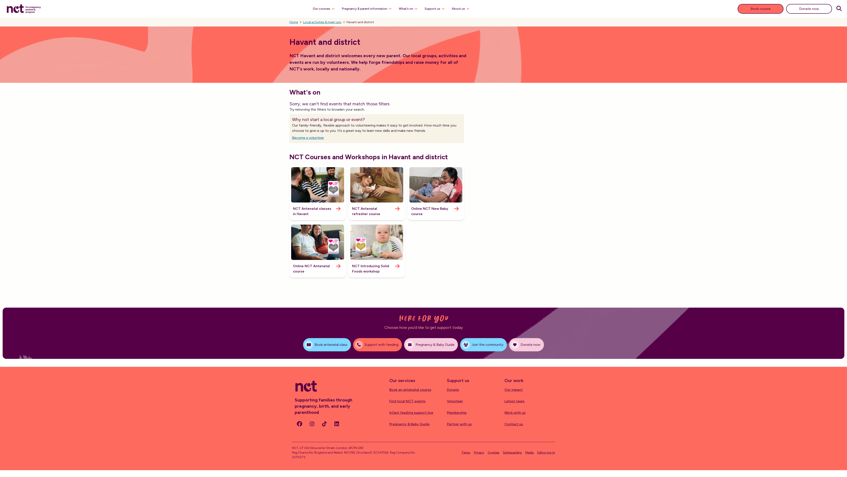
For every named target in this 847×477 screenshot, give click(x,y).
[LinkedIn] (336, 424)
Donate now (809, 9)
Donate (453, 390)
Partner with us (459, 424)
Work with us (515, 413)
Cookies (493, 452)
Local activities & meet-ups (322, 22)
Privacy (479, 452)
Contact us (513, 424)
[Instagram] (312, 424)
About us (458, 9)
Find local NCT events (407, 401)
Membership (457, 413)
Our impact (513, 390)
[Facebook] (299, 424)
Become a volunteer (308, 138)
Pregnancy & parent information (364, 9)
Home (293, 22)
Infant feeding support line (411, 413)
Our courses (321, 9)
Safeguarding (512, 452)
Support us (432, 9)
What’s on (406, 9)
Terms (465, 452)
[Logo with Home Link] (24, 8)
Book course (761, 9)
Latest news (514, 401)
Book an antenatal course (410, 390)
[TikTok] (324, 424)
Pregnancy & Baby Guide (409, 424)
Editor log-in (546, 452)
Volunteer (455, 401)
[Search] (839, 9)
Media (529, 452)
